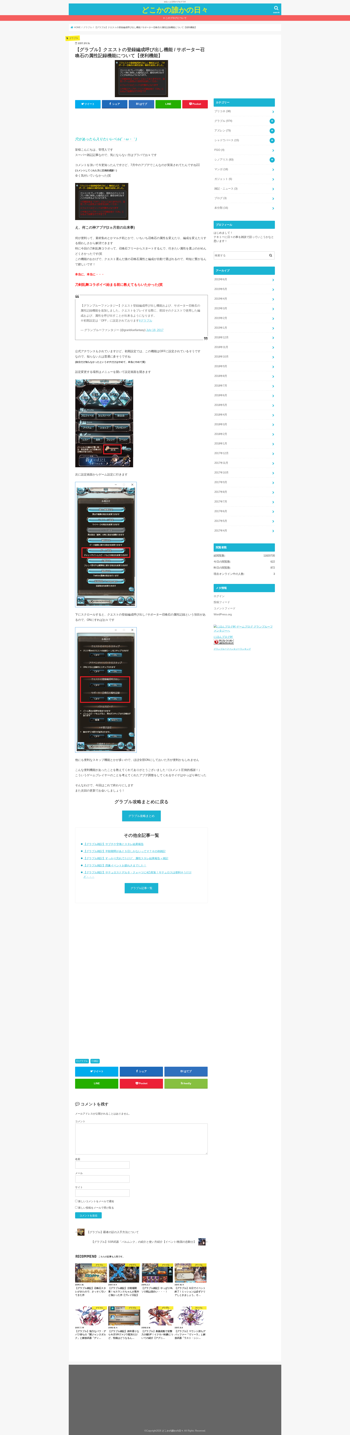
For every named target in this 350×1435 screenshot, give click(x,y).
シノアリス (224, 159)
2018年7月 (220, 385)
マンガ (221, 169)
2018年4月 (220, 414)
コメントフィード (225, 608)
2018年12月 (221, 337)
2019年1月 (220, 327)
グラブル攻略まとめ (141, 815)
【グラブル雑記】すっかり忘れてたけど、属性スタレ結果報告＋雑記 (125, 858)
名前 (77, 1159)
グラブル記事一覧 (141, 888)
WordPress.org (223, 614)
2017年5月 (220, 520)
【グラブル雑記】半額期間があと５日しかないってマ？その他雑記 (124, 851)
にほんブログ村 (223, 636)
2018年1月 (220, 443)
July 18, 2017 (155, 330)
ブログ (220, 198)
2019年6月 (220, 279)
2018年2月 (220, 434)
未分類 (221, 207)
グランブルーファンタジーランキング (232, 649)
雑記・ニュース (226, 188)
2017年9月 (220, 482)
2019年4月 (220, 298)
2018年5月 (220, 405)
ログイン (219, 596)
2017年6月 (220, 511)
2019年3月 (220, 308)
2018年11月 (221, 347)
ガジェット (223, 178)
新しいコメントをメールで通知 (96, 1201)
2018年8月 (220, 375)
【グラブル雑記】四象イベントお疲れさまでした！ (114, 865)
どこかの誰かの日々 (175, 9)
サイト (79, 1187)
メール (79, 1173)
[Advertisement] (141, 120)
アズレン (222, 130)
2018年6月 (220, 395)
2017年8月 (220, 491)
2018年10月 (221, 356)
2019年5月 (220, 289)
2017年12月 (221, 453)
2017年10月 (221, 472)
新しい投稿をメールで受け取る (96, 1207)
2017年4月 (220, 530)
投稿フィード (222, 602)
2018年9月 (220, 366)
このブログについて (176, 18)
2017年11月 (221, 462)
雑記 (96, 1061)
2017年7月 (220, 501)
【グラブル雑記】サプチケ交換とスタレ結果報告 (113, 844)
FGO (219, 149)
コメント (80, 1121)
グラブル (83, 1061)
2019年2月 (220, 318)
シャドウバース (226, 140)
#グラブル (145, 320)
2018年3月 (220, 424)
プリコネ (222, 111)
